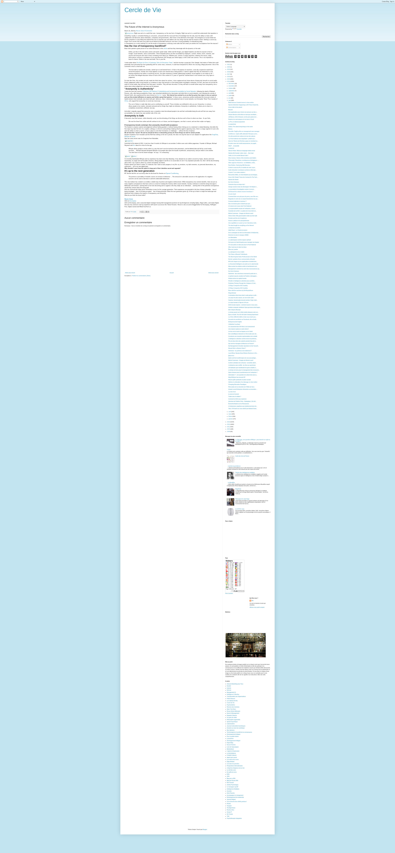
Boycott (230, 109)
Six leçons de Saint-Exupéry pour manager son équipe (243, 242)
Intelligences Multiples (233, 789)
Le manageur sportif (232, 787)
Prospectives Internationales (235, 766)
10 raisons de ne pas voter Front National (239, 206)
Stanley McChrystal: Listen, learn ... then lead (240, 153)
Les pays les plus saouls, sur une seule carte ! (241, 297)
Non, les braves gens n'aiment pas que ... (239, 203)
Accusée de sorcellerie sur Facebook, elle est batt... (242, 319)
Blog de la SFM (231, 778)
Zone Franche (231, 793)
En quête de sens (232, 772)
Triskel (229, 449)
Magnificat (238, 489)
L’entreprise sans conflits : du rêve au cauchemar (242, 365)
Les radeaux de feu (232, 700)
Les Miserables (232, 237)
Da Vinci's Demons (233, 182)
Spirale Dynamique (232, 721)
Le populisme (232, 124)
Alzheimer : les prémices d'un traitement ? (240, 350)
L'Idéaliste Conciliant (234, 324)
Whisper (126, 136)
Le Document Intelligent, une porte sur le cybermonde (243, 264)
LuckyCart (231, 148)
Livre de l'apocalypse (233, 747)
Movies (230, 129)
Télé (228, 816)
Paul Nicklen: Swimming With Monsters (239, 165)
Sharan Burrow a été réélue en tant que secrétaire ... (242, 114)
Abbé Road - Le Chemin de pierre (237, 230)
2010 (228, 429)
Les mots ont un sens (233, 759)
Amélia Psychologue (232, 785)
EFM (228, 774)
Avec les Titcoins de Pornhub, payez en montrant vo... (243, 141)
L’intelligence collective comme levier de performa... (242, 338)
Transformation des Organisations (236, 696)
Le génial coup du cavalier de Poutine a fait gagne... (242, 276)
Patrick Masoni (231, 698)
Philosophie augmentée (233, 719)
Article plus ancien (213, 272)
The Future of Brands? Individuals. (237, 254)
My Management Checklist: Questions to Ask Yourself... (243, 346)
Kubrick (229, 688)
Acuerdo (229, 791)
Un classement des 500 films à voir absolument (241, 326)
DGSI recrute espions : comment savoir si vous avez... (243, 305)
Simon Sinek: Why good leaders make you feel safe (242, 215)
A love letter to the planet (235, 107)
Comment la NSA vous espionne (237, 399)
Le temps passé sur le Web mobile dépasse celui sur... (243, 312)
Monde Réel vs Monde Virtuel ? (237, 348)
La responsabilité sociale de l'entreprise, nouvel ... (242, 208)
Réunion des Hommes (233, 707)
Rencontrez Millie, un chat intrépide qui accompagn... (243, 174)
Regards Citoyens (232, 715)
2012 (228, 424)
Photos (229, 803)
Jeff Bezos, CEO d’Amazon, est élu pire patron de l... (242, 117)
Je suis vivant (232, 194)
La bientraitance (231, 753)
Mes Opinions (231, 730)
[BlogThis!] (143, 212)
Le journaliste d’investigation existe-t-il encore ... (241, 189)
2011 (228, 426)
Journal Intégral (231, 799)
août (230, 93)
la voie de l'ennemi (233, 394)
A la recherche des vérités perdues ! (237, 801)
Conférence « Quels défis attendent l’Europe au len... (243, 134)
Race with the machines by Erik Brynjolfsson (240, 290)
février (230, 416)
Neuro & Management (233, 713)
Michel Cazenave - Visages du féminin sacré (240, 213)
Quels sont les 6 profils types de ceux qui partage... (242, 358)
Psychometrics (231, 705)
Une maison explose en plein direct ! (238, 329)
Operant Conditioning (172, 173)
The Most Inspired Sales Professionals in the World (242, 257)
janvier (231, 419)
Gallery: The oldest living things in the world (240, 126)
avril (230, 411)
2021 (228, 64)
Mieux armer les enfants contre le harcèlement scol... (243, 266)
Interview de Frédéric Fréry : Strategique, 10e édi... (242, 401)
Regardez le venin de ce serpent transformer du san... (243, 199)
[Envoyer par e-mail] (141, 212)
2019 (228, 69)
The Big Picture (231, 808)
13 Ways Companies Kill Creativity (238, 285)
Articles (230, 44)
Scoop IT (229, 812)
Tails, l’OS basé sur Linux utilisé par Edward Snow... (242, 408)
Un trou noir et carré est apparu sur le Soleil (240, 331)
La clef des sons (239, 509)
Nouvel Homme (231, 745)
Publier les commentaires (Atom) (141, 275)
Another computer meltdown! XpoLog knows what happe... (244, 307)
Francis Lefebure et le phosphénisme (238, 220)
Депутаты (231, 355)
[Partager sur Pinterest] (148, 212)
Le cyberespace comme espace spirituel (239, 240)
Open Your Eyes (231, 709)
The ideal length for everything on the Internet (241, 225)
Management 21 (231, 692)
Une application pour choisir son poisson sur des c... (242, 112)
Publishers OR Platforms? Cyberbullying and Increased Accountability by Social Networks (169, 91)
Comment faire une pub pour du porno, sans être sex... (243, 196)
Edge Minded (230, 761)
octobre (231, 88)
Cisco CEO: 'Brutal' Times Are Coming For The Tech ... (243, 177)
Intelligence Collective (233, 694)
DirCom (229, 690)
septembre (232, 91)
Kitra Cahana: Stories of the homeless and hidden (242, 158)
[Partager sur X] (144, 212)
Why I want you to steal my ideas (237, 247)
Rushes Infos (230, 810)
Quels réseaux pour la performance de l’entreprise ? (242, 372)
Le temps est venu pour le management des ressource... (244, 370)
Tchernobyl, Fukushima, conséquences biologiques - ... (243, 160)
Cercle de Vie (142, 9)
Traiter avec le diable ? (234, 396)
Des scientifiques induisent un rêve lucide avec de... (242, 334)
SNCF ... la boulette (233, 146)
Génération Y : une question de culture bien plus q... (242, 375)
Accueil (172, 272)
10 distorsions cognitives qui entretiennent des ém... (242, 406)
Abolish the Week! (233, 179)
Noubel (229, 686)
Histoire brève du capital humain (237, 278)
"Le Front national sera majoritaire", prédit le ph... (242, 138)
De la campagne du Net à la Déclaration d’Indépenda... (243, 232)
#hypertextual (232, 293)
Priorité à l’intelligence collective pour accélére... (241, 281)
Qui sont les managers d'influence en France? (241, 343)
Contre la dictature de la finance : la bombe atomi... (242, 363)
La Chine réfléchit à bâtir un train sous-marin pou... (242, 317)
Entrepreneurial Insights (235, 322)
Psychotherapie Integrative (234, 818)
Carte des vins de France (242, 456)
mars (230, 414)
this (134, 145)
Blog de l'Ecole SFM (232, 780)
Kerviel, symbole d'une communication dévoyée (241, 259)
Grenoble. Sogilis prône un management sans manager (243, 131)
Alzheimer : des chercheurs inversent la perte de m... (243, 273)
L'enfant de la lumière (234, 228)
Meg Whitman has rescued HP (236, 377)
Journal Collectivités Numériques (236, 726)
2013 (228, 422)
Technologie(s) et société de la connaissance (239, 732)
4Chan (126, 101)
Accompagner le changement (235, 795)
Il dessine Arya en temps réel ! (236, 184)
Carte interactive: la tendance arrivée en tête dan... (242, 170)
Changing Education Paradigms (237, 384)
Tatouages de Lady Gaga (242, 499)
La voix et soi (232, 391)
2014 (228, 81)
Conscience (230, 738)
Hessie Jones (140, 31)
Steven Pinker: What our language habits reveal (241, 150)
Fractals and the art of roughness (237, 218)
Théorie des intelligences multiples (245, 472)
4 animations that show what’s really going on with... (242, 295)
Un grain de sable (232, 717)
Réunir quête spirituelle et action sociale (239, 379)
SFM (228, 776)
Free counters (229, 593)
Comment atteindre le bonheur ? (237, 201)
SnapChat (215, 134)
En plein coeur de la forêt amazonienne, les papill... (242, 143)
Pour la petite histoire (233, 736)
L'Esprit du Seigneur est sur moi (236, 768)
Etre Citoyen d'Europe (234, 309)
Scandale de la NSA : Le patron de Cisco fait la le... (242, 211)
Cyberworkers (231, 724)
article (165, 48)
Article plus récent (130, 272)
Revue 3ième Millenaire (233, 711)
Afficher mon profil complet (257, 607)
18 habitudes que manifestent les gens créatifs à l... (242, 367)
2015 (228, 79)
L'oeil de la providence (234, 466)
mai (230, 100)
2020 (228, 67)
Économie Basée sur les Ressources (238, 403)
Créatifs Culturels (231, 755)
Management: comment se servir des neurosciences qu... (244, 269)
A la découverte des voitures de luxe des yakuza (241, 136)
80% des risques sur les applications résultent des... (242, 261)
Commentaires (232, 47)
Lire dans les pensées (233, 763)
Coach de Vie (230, 702)
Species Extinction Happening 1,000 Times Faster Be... (243, 105)
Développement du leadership (235, 797)
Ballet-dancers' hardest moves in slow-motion (241, 102)
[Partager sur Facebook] (146, 212)
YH (252, 600)
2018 (228, 72)
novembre (232, 86)
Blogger (205, 829)
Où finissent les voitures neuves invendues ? (240, 191)
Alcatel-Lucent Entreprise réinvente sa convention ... (242, 389)
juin (230, 98)
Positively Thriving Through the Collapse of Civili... (242, 283)
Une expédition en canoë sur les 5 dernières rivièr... (242, 223)
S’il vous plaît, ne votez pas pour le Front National (242, 244)
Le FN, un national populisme (236, 122)
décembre (232, 83)
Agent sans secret (232, 757)
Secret (133, 136)
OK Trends (230, 814)
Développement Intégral (233, 734)
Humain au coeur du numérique (236, 728)
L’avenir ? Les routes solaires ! (236, 172)
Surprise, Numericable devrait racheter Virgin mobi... (243, 300)
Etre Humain (230, 782)
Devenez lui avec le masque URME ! (238, 235)
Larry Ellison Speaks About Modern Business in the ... (243, 353)
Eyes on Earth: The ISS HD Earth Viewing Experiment (243, 314)
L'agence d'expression (233, 751)
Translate (239, 29)
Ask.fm (159, 95)
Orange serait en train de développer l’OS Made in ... (243, 187)
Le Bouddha (231, 482)
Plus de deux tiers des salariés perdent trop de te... (242, 341)
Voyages (229, 806)
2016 (228, 76)
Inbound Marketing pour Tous (235, 684)
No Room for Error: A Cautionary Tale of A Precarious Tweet (155, 62)
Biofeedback (230, 749)
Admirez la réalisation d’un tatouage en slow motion (242, 382)
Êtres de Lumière (233, 249)
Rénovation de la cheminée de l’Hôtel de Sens (241, 387)
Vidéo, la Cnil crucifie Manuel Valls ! (238, 155)
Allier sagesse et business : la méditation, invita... (242, 162)
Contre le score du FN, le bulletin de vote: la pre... (242, 167)
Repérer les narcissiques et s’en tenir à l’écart (241, 119)
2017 (228, 74)
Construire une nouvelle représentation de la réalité (242, 336)
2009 (228, 431)
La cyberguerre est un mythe (236, 252)
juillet (230, 95)
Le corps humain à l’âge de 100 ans (238, 302)
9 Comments (148, 31)
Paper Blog (230, 742)
